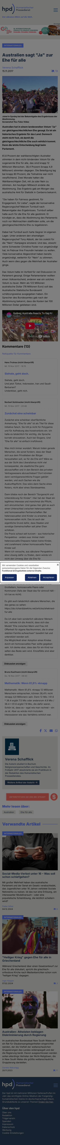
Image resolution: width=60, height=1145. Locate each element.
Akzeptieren (48, 577)
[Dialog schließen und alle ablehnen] (58, 564)
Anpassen (9, 577)
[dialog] (30, 572)
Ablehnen (32, 577)
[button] (56, 11)
